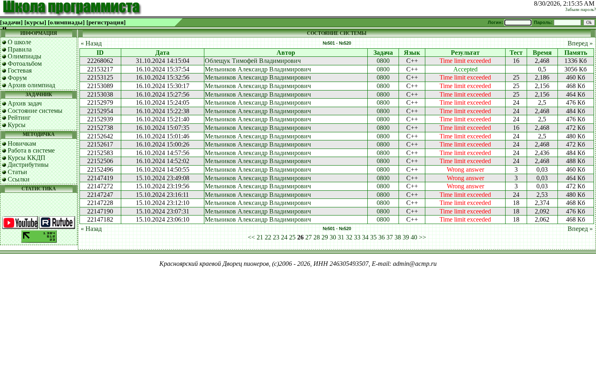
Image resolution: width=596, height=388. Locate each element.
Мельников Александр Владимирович (258, 69)
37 (389, 237)
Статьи (17, 171)
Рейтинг (19, 117)
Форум (17, 77)
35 (373, 237)
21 (260, 237)
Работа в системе (31, 150)
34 (365, 237)
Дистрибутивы (28, 164)
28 (316, 237)
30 (333, 237)
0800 (383, 60)
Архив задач (25, 103)
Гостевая (20, 70)
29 (325, 237)
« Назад (91, 43)
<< (251, 237)
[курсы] (35, 22)
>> (422, 237)
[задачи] (11, 22)
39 (406, 237)
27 (308, 237)
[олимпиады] (66, 22)
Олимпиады (24, 56)
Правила (20, 49)
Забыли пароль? (580, 9)
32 (349, 237)
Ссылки (19, 179)
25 (292, 237)
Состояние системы (35, 110)
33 (357, 237)
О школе (19, 42)
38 (397, 237)
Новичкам (22, 143)
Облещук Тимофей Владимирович (253, 60)
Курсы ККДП (26, 157)
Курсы (17, 124)
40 (414, 237)
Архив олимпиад (31, 85)
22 (268, 237)
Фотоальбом (25, 63)
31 (341, 237)
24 (284, 237)
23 (276, 237)
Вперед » (580, 43)
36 (381, 237)
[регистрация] (106, 22)
